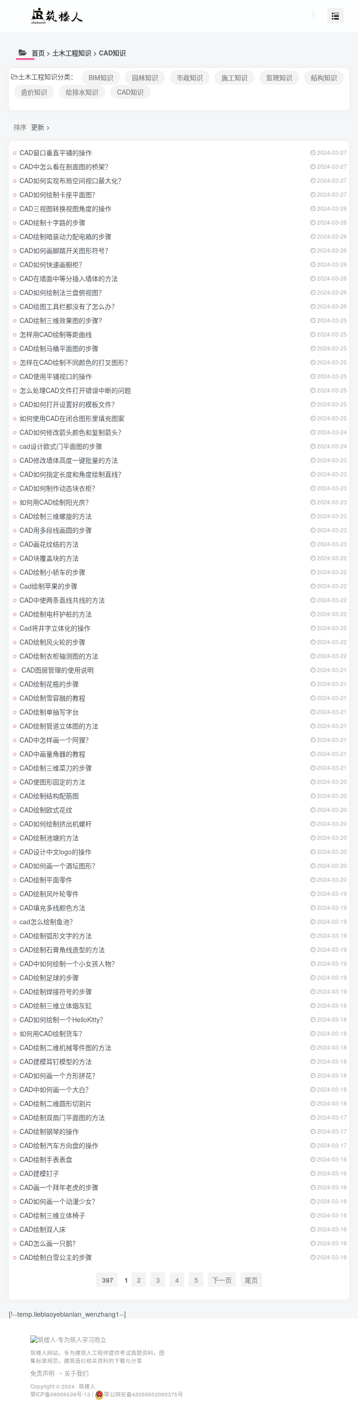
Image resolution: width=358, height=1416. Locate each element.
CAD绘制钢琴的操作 (49, 1131)
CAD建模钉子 (39, 1173)
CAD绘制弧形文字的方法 (56, 935)
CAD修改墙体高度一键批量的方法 (69, 460)
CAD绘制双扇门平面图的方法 (62, 1117)
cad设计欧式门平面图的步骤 (61, 446)
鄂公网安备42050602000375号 (143, 1394)
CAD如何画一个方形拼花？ (59, 1075)
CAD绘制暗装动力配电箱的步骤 (65, 236)
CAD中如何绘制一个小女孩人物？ (69, 963)
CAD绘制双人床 (43, 1229)
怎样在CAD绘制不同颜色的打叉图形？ (75, 362)
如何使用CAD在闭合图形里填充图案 (72, 418)
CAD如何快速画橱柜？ (52, 264)
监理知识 (279, 77)
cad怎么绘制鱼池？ (48, 921)
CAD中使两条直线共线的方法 (62, 600)
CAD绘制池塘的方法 (49, 837)
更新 (37, 126)
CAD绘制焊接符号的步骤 (56, 991)
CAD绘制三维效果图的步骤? (61, 320)
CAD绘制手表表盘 (46, 1159)
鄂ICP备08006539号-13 (61, 1394)
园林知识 (145, 77)
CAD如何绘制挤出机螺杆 (56, 823)
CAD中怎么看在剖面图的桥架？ (65, 166)
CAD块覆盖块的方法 (49, 558)
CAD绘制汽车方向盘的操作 (59, 1145)
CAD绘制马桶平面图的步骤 (59, 348)
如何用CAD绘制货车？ (52, 1033)
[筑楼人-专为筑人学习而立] (68, 1338)
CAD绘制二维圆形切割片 (56, 1103)
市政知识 (190, 77)
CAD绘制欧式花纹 (46, 809)
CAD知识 (112, 52)
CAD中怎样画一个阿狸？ (56, 739)
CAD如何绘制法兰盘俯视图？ (62, 292)
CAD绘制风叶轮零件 (49, 893)
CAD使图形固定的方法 (52, 781)
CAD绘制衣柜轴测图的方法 (59, 655)
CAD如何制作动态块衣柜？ (59, 488)
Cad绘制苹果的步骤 (48, 586)
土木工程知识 (71, 52)
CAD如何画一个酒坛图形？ (59, 865)
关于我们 (76, 1372)
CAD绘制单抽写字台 (49, 711)
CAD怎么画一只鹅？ (49, 1243)
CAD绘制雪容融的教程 (52, 697)
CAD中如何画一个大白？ (56, 1089)
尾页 (251, 1280)
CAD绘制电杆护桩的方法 (56, 614)
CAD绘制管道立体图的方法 (59, 725)
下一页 (222, 1280)
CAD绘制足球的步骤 (49, 977)
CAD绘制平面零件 (46, 879)
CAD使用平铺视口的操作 (56, 376)
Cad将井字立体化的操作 (55, 627)
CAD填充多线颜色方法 (52, 907)
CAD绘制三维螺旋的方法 (56, 516)
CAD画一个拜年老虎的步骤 (59, 1187)
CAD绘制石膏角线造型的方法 (62, 949)
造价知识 (34, 91)
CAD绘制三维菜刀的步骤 (56, 767)
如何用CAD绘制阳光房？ (56, 502)
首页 (38, 52)
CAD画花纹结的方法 (49, 544)
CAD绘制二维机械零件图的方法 (65, 1047)
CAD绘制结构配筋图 (49, 795)
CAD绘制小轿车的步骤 (52, 572)
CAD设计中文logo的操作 (55, 851)
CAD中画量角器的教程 (52, 753)
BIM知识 (101, 77)
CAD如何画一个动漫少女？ (59, 1201)
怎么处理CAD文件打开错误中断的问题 (75, 390)
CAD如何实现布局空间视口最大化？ (72, 180)
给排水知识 (82, 91)
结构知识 (324, 77)
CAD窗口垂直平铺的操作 (56, 152)
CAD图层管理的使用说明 (57, 669)
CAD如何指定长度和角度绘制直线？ (72, 474)
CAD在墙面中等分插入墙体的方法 (69, 278)
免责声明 (42, 1372)
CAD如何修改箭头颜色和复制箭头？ (72, 432)
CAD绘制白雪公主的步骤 (56, 1257)
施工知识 (234, 77)
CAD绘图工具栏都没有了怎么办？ (69, 306)
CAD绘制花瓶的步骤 (49, 683)
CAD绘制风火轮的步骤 (52, 641)
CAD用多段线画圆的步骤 (56, 530)
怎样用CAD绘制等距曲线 (56, 334)
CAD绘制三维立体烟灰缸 (56, 1005)
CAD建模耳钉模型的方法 (56, 1061)
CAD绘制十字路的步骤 (52, 222)
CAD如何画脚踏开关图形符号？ (65, 250)
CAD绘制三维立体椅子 (52, 1215)
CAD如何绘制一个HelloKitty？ (63, 1019)
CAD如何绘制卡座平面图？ (59, 194)
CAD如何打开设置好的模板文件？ (69, 404)
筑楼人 (87, 1386)
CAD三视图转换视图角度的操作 (65, 208)
